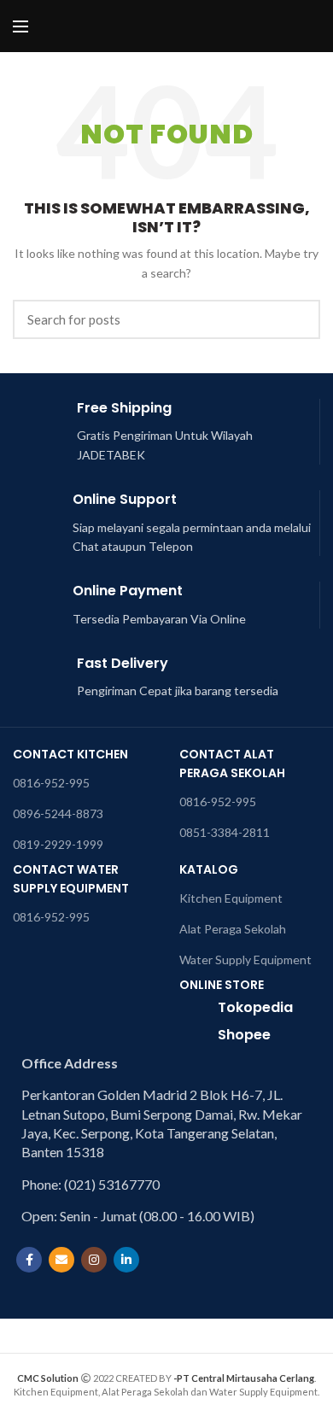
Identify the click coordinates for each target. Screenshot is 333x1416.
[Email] (61, 1260)
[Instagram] (94, 1260)
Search (297, 319)
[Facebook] (29, 1260)
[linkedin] (126, 1260)
